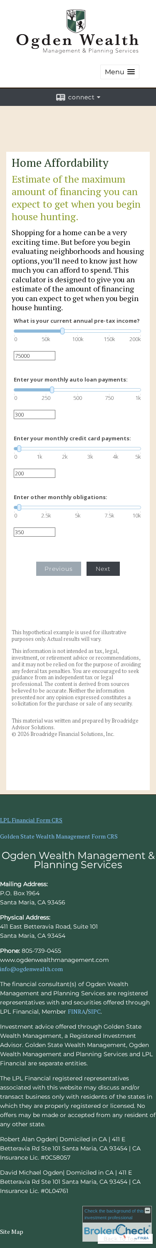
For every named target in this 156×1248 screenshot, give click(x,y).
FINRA (77, 1011)
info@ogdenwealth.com (31, 969)
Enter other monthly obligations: (60, 497)
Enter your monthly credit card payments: (72, 438)
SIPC (94, 1011)
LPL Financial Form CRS (31, 820)
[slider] (77, 331)
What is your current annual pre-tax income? (77, 321)
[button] (119, 72)
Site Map (11, 1231)
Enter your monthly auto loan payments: (71, 379)
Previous (59, 569)
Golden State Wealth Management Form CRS (59, 836)
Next (103, 569)
